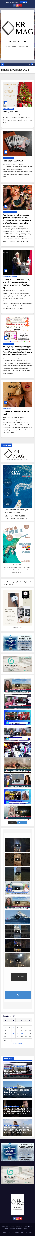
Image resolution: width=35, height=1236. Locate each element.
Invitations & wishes (8, 108)
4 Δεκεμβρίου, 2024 (10, 358)
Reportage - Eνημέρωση (24, 1066)
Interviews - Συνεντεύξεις (9, 212)
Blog (13, 1232)
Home (4, 1232)
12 (17, 1030)
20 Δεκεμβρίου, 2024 (11, 115)
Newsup (18, 1228)
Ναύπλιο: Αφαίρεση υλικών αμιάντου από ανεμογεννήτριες (16, 1073)
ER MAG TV (7, 1066)
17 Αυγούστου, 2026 (12, 1113)
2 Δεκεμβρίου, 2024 (10, 417)
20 (22, 1033)
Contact (17, 1232)
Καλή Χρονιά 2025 (10, 112)
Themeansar (26, 1228)
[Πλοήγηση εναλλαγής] (16, 64)
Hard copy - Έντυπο (8, 157)
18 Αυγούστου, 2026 (12, 1094)
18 (13, 1033)
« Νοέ (15, 1043)
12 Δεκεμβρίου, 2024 (11, 226)
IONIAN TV (13, 1066)
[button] (29, 64)
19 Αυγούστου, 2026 (12, 1076)
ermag (22, 115)
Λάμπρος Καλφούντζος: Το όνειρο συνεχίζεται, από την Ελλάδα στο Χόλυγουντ (16, 1111)
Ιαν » (20, 1043)
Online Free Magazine (26, 1232)
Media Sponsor (7, 408)
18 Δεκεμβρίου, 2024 (11, 164)
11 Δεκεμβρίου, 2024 (10, 290)
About (8, 1232)
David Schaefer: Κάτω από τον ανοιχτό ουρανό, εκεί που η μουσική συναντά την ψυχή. (17, 1130)
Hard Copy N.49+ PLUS (13, 161)
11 (13, 1030)
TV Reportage (8, 1068)
